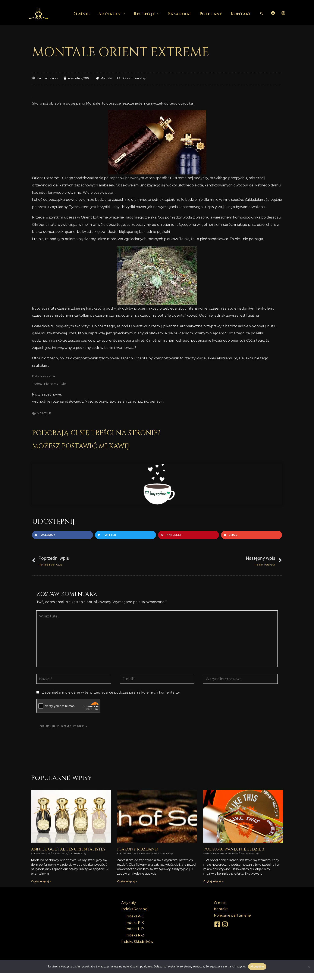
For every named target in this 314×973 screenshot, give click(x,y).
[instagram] (225, 924)
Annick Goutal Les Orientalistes (68, 849)
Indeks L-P (135, 929)
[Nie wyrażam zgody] (309, 966)
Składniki (179, 14)
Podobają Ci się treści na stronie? (96, 433)
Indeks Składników (137, 942)
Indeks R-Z (135, 935)
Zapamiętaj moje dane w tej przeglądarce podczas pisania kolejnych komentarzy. (111, 692)
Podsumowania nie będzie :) (233, 849)
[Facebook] (273, 13)
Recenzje (144, 14)
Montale (106, 78)
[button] (262, 13)
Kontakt (241, 14)
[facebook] (218, 924)
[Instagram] (283, 13)
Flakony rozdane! (137, 849)
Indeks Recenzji (134, 909)
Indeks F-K (135, 923)
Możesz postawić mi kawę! (81, 446)
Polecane (210, 14)
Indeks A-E (135, 916)
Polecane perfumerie (232, 915)
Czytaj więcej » (41, 881)
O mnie (81, 14)
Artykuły (109, 14)
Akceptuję (257, 966)
